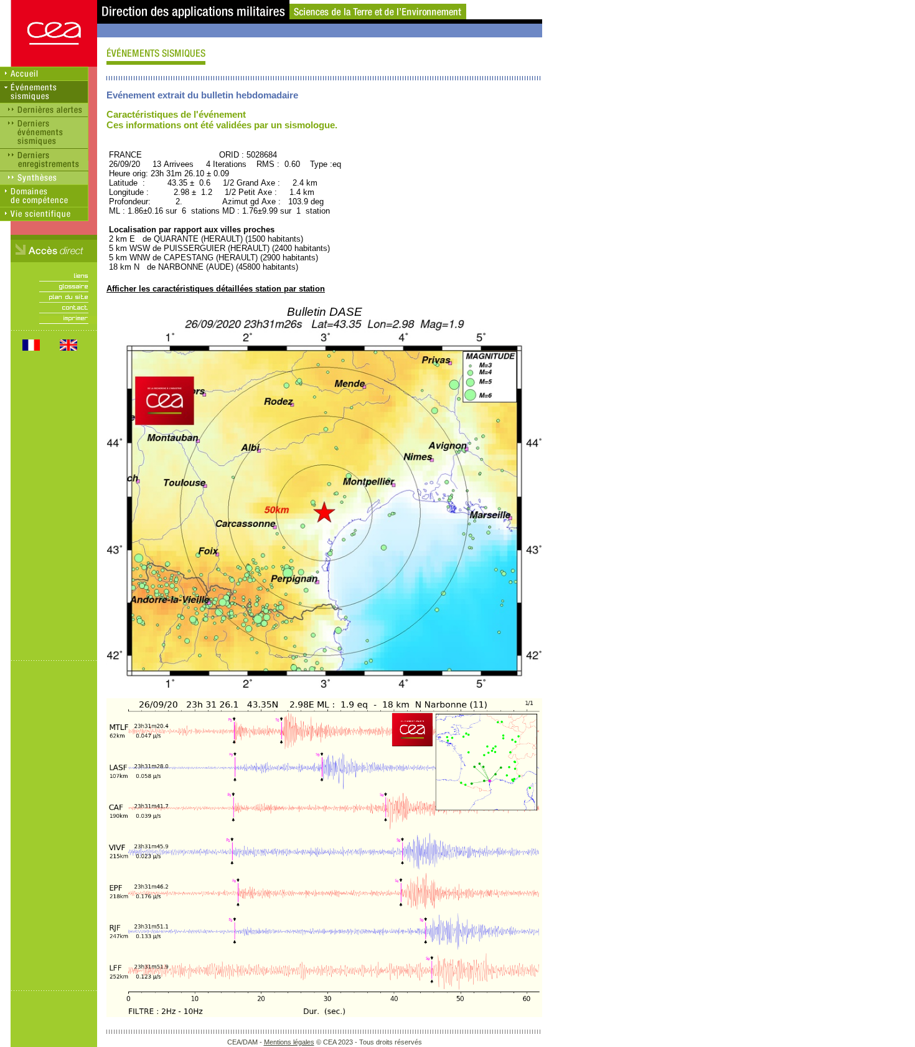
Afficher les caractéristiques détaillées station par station (215, 288)
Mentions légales (289, 1042)
